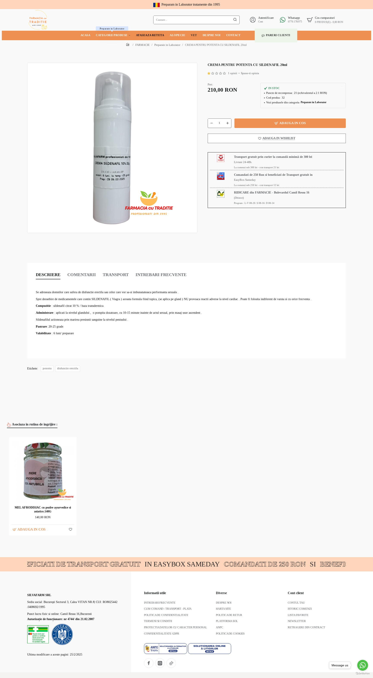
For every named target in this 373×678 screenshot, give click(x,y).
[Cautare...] (235, 20)
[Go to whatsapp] (362, 665)
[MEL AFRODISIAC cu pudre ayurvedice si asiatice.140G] (43, 471)
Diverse (221, 593)
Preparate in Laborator (167, 44)
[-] (211, 123)
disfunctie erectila (67, 368)
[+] (227, 123)
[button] (290, 123)
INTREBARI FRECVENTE (161, 274)
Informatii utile (155, 593)
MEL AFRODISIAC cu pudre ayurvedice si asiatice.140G (43, 509)
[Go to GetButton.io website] (363, 673)
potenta (47, 368)
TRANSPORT (116, 274)
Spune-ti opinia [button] (250, 73)
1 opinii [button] (232, 73)
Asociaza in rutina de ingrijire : (34, 424)
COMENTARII (81, 274)
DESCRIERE (48, 274)
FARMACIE (142, 44)
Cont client (296, 593)
